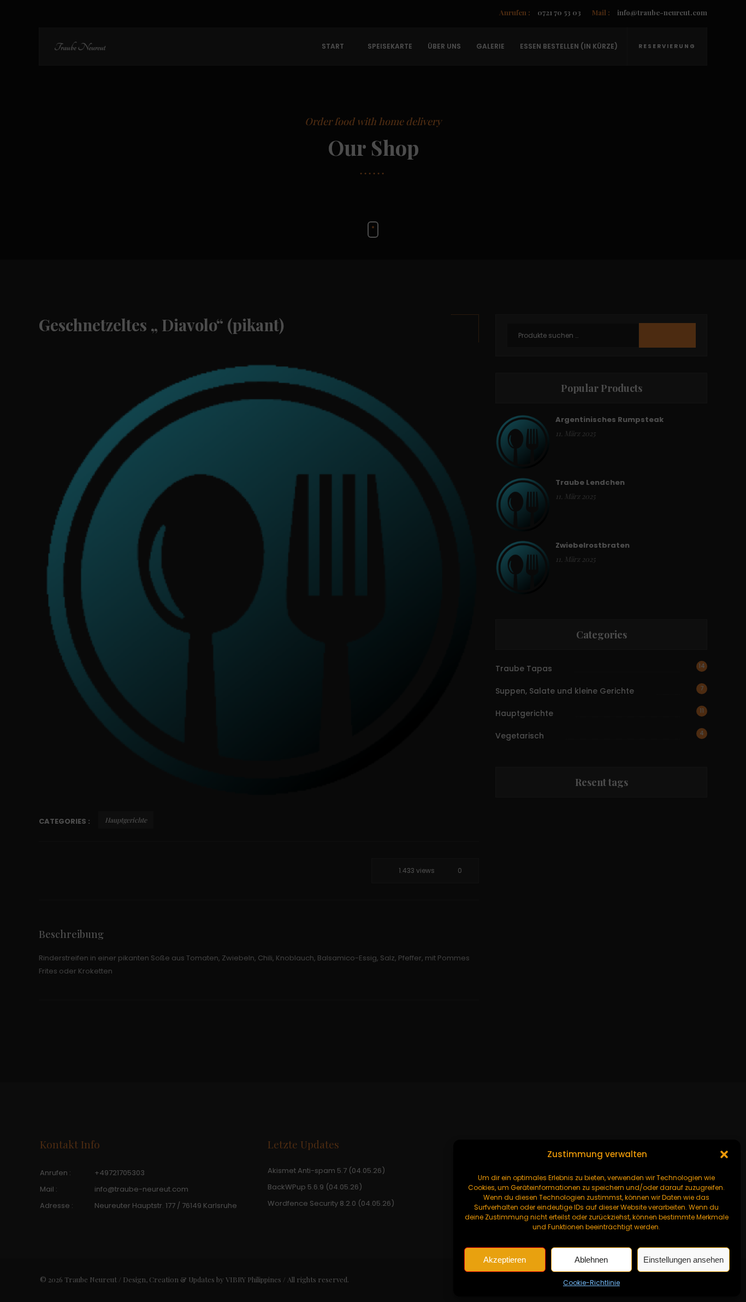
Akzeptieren (504, 1259)
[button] (724, 1154)
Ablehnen (591, 1259)
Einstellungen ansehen (683, 1259)
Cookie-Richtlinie (591, 1282)
